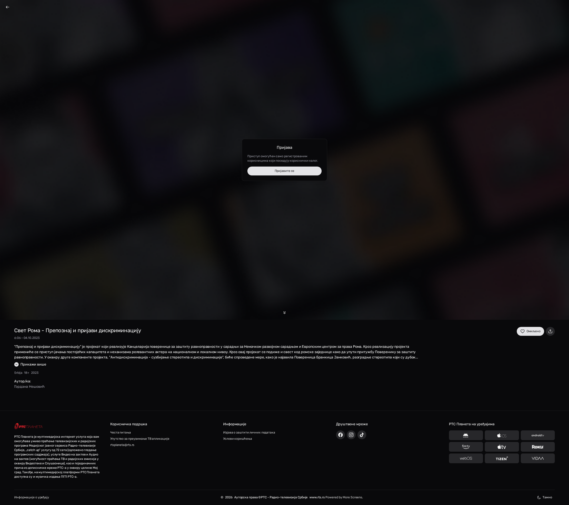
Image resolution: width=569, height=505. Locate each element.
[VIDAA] (538, 458)
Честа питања (120, 432)
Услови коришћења (237, 439)
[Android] (466, 435)
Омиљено (534, 331)
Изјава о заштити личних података (249, 432)
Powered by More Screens (343, 497)
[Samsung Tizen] (502, 458)
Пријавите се (285, 171)
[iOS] (502, 435)
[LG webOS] (466, 458)
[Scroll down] (284, 313)
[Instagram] (351, 434)
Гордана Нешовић (29, 386)
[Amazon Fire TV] (466, 447)
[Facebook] (340, 434)
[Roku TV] (538, 447)
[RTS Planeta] (28, 426)
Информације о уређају (31, 497)
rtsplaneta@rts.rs (122, 445)
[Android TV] (538, 435)
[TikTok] (361, 434)
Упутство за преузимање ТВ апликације (139, 439)
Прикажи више (33, 364)
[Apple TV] (502, 447)
